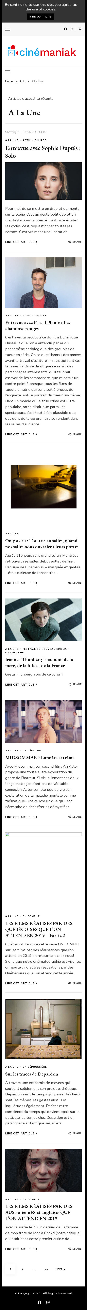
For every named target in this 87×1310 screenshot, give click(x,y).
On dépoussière (34, 1066)
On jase (40, 140)
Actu (26, 140)
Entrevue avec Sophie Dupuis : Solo (43, 151)
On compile (31, 916)
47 (48, 1269)
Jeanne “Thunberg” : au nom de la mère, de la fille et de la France (39, 662)
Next (59, 1269)
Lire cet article (19, 242)
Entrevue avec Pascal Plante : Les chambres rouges (37, 325)
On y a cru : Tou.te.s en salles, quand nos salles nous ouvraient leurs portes (42, 543)
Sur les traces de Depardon (31, 1074)
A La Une (11, 140)
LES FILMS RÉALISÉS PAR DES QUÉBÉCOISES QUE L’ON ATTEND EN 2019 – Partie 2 (38, 929)
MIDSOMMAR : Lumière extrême (39, 757)
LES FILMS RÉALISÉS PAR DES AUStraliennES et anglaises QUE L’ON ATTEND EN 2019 (38, 1212)
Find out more (40, 16)
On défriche (14, 652)
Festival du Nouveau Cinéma (44, 649)
